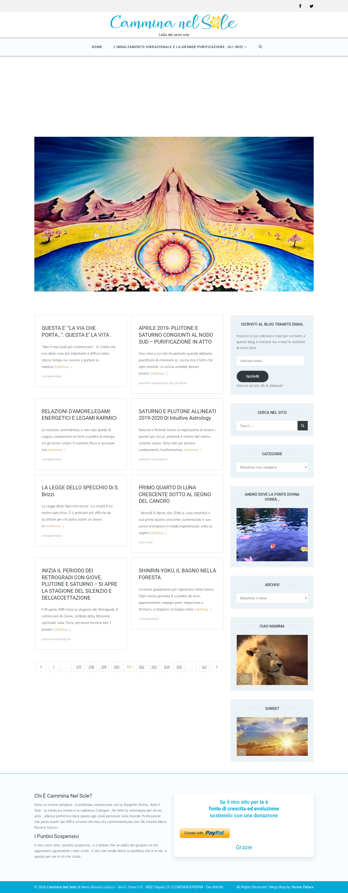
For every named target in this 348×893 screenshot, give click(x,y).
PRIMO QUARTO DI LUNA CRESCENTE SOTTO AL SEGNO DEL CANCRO (175, 494)
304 (167, 667)
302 (141, 667)
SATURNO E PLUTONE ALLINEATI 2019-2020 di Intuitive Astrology (177, 414)
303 (154, 667)
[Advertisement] (174, 92)
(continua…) (63, 367)
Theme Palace (302, 887)
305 (179, 667)
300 (116, 667)
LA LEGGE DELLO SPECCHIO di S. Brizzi (80, 491)
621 (204, 667)
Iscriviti (252, 376)
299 (104, 667)
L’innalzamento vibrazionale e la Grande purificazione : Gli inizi (178, 47)
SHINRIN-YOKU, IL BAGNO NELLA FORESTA (177, 574)
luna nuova (145, 542)
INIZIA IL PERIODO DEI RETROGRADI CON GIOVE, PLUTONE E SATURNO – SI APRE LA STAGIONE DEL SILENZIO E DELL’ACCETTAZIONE (79, 584)
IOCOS (218, 887)
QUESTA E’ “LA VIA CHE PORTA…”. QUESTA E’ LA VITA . (77, 331)
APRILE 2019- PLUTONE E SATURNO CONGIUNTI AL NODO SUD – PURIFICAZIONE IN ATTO (176, 335)
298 (91, 667)
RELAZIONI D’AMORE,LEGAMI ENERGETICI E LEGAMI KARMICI (79, 414)
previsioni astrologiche (153, 383)
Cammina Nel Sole (61, 887)
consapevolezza (51, 376)
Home (97, 47)
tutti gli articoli (178, 383)
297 (78, 667)
